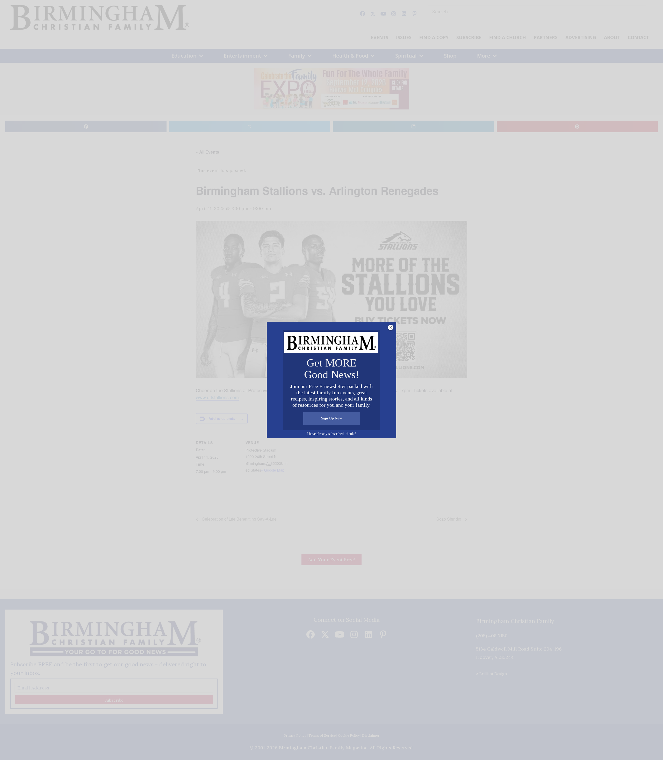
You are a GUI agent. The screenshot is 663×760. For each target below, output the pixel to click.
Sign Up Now (331, 418)
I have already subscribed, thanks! (331, 434)
